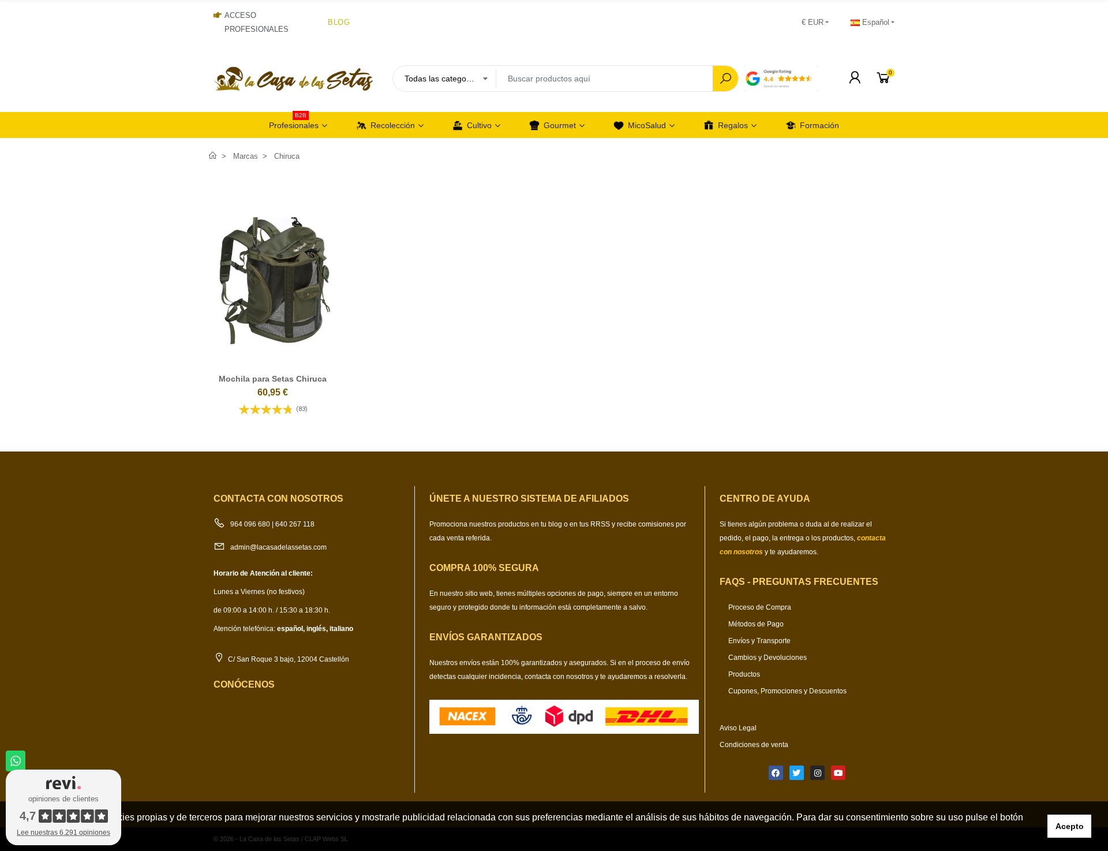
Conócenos (244, 684)
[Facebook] (776, 773)
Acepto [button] (1069, 826)
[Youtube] (838, 773)
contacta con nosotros (560, 677)
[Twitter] (796, 773)
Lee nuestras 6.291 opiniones (63, 832)
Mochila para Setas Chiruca (273, 378)
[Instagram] (817, 773)
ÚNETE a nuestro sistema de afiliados (529, 498)
